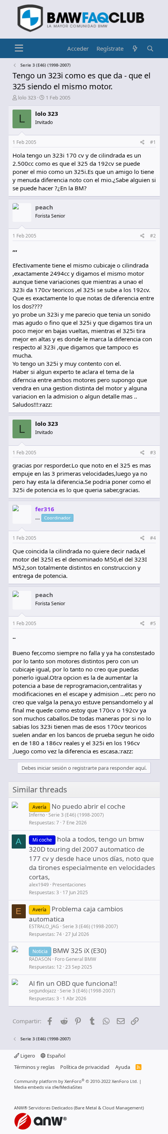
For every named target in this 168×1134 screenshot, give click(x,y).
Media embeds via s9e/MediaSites (48, 1087)
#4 (153, 538)
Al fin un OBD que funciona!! (73, 983)
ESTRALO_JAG (44, 926)
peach (44, 207)
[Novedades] (135, 48)
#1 (153, 142)
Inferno (37, 815)
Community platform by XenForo (76, 1081)
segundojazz (42, 990)
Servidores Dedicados (51, 1108)
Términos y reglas (34, 1066)
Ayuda (122, 1066)
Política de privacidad (84, 1066)
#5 (153, 623)
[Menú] (19, 48)
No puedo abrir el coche (88, 806)
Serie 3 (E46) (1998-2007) (76, 815)
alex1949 (39, 884)
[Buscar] (150, 48)
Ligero (27, 1055)
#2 (153, 235)
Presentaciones (69, 884)
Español (55, 1055)
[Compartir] (142, 142)
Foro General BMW (75, 959)
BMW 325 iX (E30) (79, 950)
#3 (153, 452)
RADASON (40, 959)
